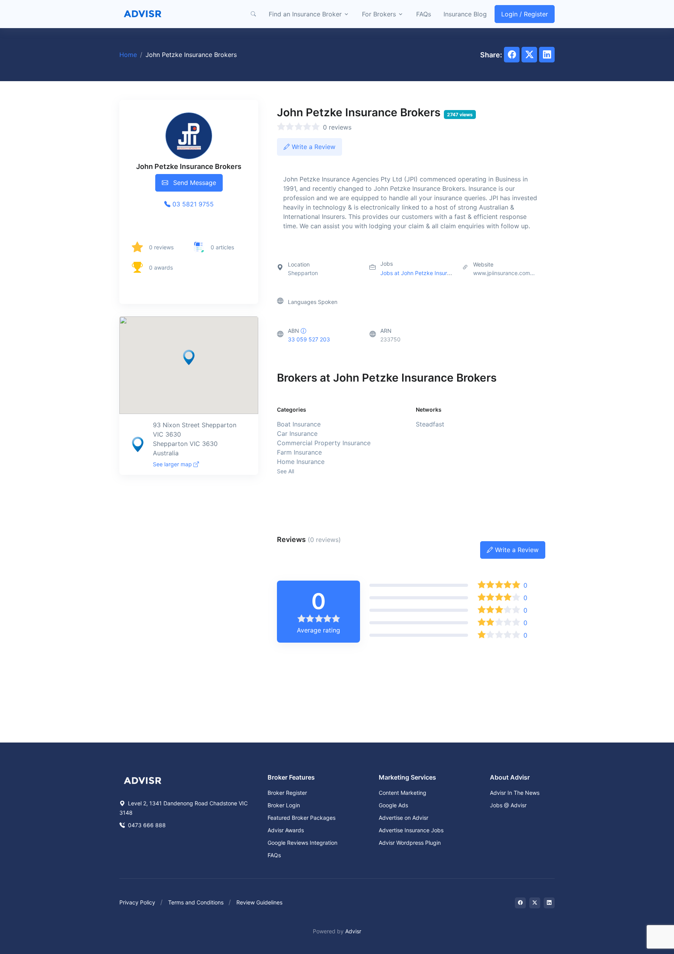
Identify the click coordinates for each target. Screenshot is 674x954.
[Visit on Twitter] (534, 902)
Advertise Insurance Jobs (411, 830)
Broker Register (287, 792)
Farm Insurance (299, 452)
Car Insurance (297, 433)
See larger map (173, 464)
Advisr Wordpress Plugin (410, 842)
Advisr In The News (514, 792)
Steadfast (430, 424)
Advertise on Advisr (403, 817)
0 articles (222, 247)
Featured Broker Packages (301, 817)
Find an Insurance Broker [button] (305, 14)
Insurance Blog (465, 14)
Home (128, 55)
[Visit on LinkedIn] (549, 902)
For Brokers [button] (379, 14)
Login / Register (524, 14)
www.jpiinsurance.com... (504, 273)
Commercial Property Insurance (324, 443)
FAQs (423, 14)
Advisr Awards (286, 830)
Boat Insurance (299, 424)
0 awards (161, 267)
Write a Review (312, 147)
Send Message (193, 183)
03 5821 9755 (192, 204)
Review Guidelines (259, 902)
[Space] (142, 779)
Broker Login (284, 805)
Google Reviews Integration (302, 842)
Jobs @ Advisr (508, 805)
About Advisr (510, 777)
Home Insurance (301, 461)
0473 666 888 (146, 825)
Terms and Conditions (195, 902)
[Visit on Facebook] (520, 902)
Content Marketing (402, 792)
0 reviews (161, 247)
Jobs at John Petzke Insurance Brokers (430, 273)
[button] (253, 14)
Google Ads (393, 805)
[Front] (142, 14)
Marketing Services (407, 777)
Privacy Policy (137, 902)
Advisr (353, 931)
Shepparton (303, 273)
